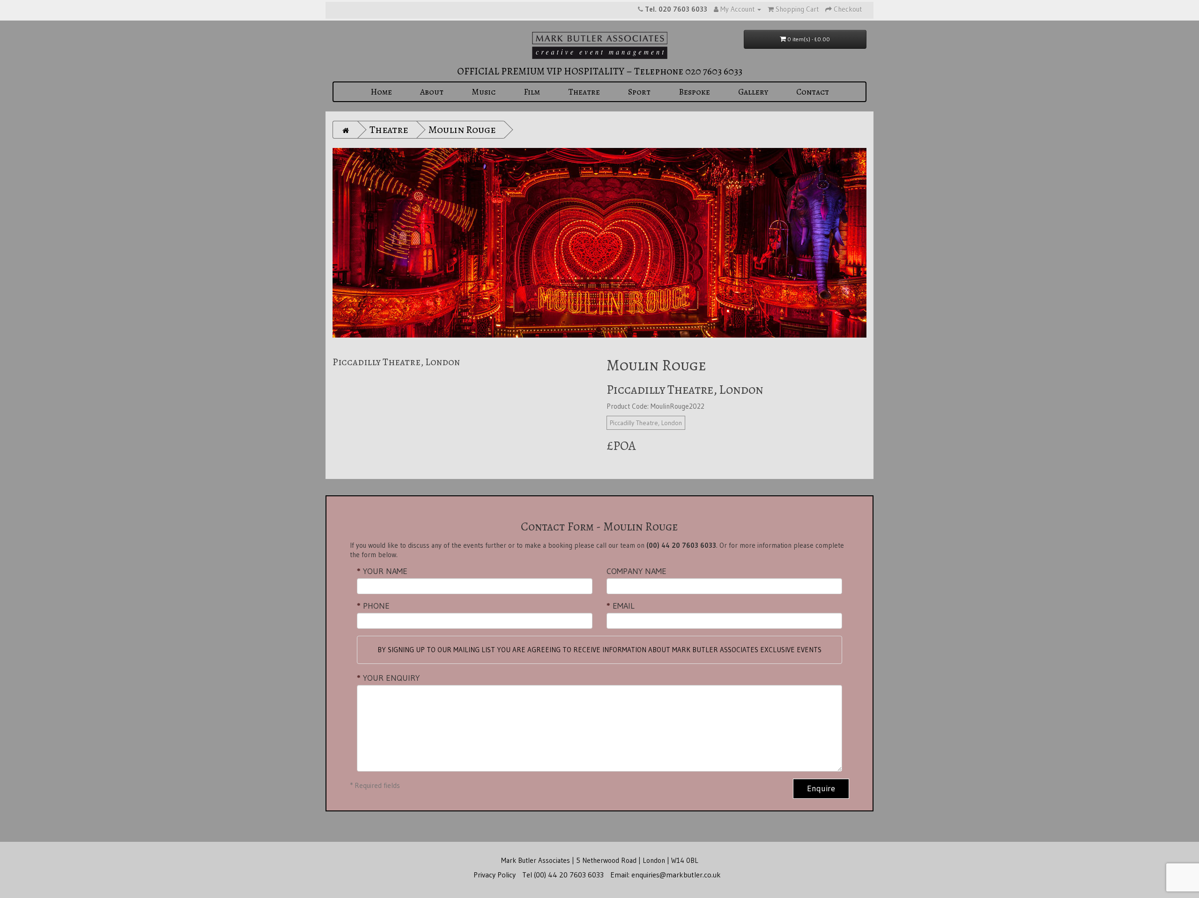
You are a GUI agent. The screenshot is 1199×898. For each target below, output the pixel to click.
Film (532, 91)
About (432, 91)
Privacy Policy (495, 874)
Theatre (584, 91)
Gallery (753, 91)
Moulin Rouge (462, 130)
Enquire (821, 788)
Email (624, 606)
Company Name (636, 571)
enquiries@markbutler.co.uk (676, 874)
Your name (385, 571)
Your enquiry (391, 678)
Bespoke (694, 91)
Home (381, 91)
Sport (639, 91)
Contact (812, 91)
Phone (376, 606)
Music (484, 91)
